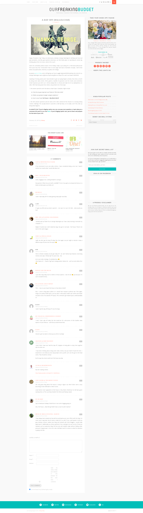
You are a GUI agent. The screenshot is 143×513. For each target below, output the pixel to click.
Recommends (65, 2)
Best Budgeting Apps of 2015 (95, 110)
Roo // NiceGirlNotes (43, 175)
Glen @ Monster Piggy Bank (45, 162)
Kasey (38, 329)
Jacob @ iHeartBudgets (44, 365)
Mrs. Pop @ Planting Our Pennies (47, 217)
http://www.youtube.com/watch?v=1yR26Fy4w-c (48, 373)
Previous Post (33, 125)
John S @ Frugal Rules (43, 236)
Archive (109, 40)
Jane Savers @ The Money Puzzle (47, 380)
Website (31, 463)
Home (28, 2)
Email (31, 459)
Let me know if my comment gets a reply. (41, 489)
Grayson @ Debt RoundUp (44, 341)
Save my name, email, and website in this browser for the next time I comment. (54, 474)
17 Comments (55, 22)
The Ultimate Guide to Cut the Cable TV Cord (98, 113)
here (49, 111)
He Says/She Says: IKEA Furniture (96, 102)
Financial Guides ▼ (54, 2)
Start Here (35, 2)
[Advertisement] (102, 83)
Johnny (43, 120)
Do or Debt (39, 399)
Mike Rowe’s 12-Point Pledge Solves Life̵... (98, 99)
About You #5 (52, 148)
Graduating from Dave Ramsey (95, 108)
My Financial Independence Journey (48, 316)
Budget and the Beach (43, 270)
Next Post (79, 125)
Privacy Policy (42, 510)
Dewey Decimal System (102, 120)
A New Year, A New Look (36, 148)
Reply (81, 162)
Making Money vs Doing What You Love (97, 105)
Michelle (39, 192)
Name (31, 455)
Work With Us (103, 40)
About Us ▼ (43, 2)
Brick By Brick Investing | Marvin (47, 414)
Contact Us (96, 40)
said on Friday (38, 73)
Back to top (111, 510)
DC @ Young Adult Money (44, 283)
